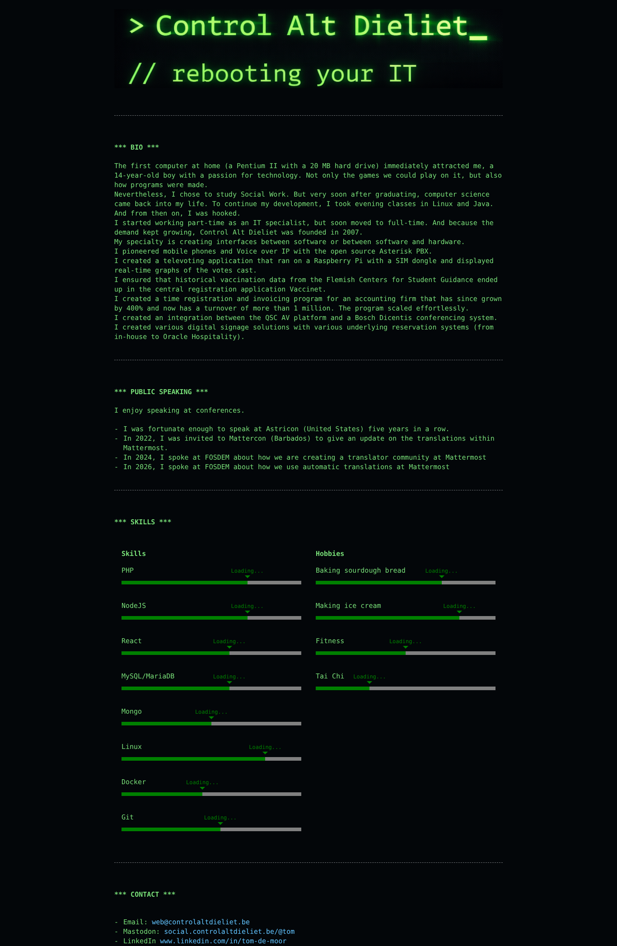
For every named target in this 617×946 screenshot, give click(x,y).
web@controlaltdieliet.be (201, 922)
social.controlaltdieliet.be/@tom (229, 931)
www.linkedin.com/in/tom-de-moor (223, 941)
